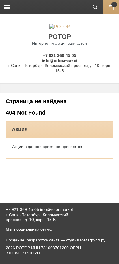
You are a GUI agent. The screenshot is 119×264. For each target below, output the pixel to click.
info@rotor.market (59, 60)
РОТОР (59, 36)
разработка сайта (43, 240)
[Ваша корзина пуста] (111, 7)
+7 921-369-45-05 (59, 55)
